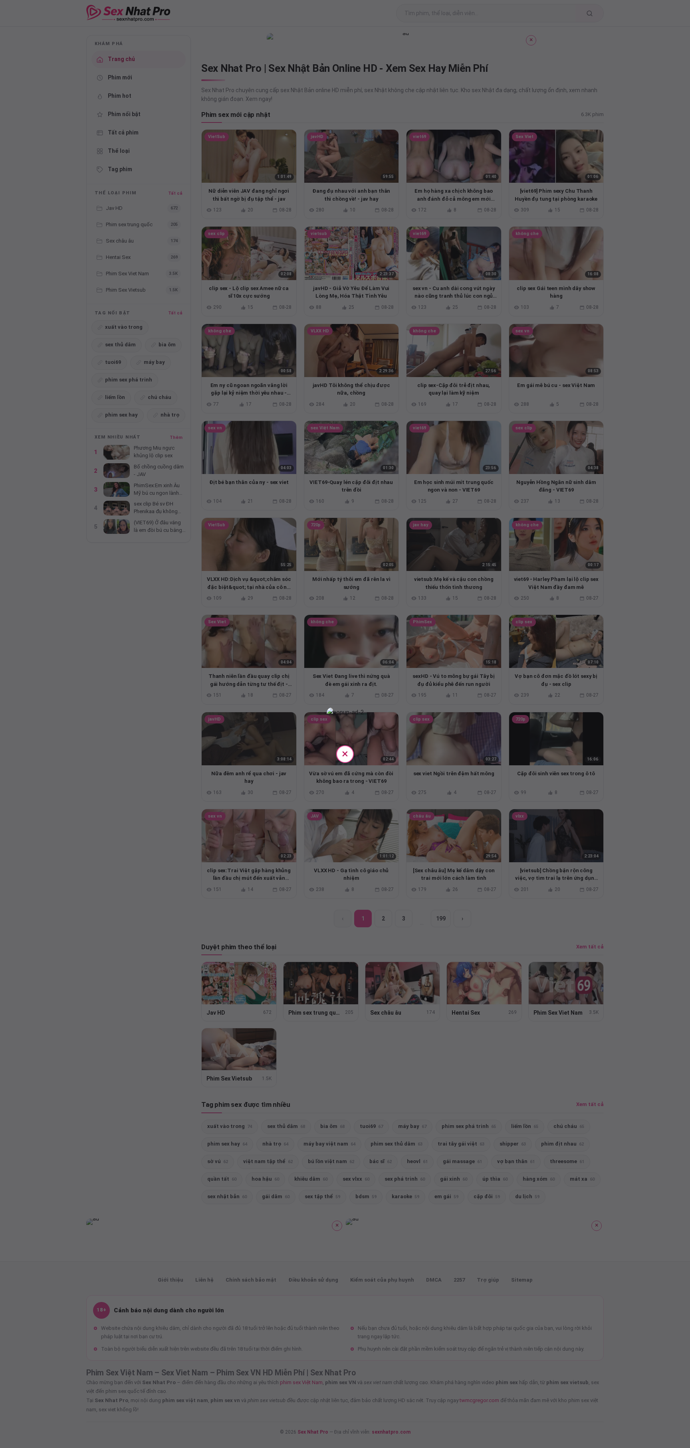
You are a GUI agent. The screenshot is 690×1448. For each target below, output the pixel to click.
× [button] (345, 754)
